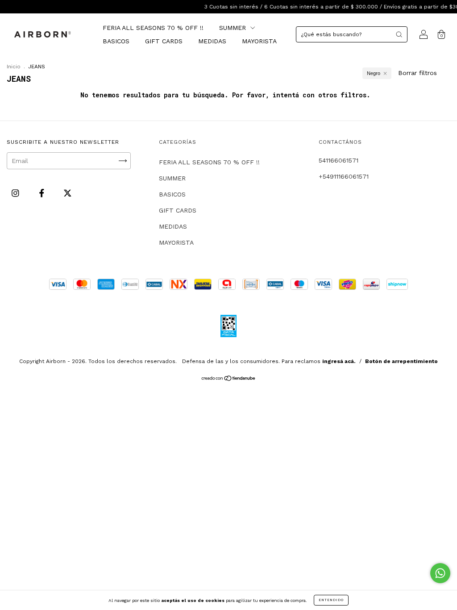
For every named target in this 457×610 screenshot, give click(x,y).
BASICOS (116, 41)
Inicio (14, 66)
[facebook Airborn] (43, 192)
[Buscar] (399, 34)
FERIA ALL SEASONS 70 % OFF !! (153, 27)
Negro (373, 73)
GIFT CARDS (164, 41)
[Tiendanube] (229, 379)
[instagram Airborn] (16, 192)
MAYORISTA (259, 41)
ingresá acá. (339, 361)
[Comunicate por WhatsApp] (440, 573)
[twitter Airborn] (67, 192)
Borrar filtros (417, 72)
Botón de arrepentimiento (401, 361)
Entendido (331, 600)
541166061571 (338, 160)
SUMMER (233, 27)
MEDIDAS (212, 41)
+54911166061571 (344, 176)
